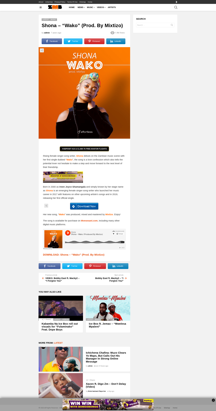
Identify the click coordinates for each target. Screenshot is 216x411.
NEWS (80, 7)
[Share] (84, 206)
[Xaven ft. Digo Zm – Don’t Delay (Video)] (61, 385)
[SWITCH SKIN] (176, 2)
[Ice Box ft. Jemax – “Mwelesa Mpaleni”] (108, 308)
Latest (57, 319)
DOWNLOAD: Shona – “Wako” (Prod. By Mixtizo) (73, 254)
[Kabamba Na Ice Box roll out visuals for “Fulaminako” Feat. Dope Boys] (60, 308)
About (41, 2)
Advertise (49, 2)
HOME (72, 7)
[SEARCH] (175, 7)
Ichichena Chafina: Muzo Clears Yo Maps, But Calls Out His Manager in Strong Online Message (106, 357)
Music (97, 319)
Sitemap (82, 2)
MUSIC (90, 7)
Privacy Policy (60, 2)
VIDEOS (100, 7)
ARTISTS (112, 7)
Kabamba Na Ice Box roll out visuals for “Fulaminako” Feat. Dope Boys (60, 326)
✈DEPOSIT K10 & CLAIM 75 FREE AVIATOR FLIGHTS (84, 149)
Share (42, 50)
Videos (65, 319)
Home (90, 2)
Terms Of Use (72, 2)
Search (171, 25)
